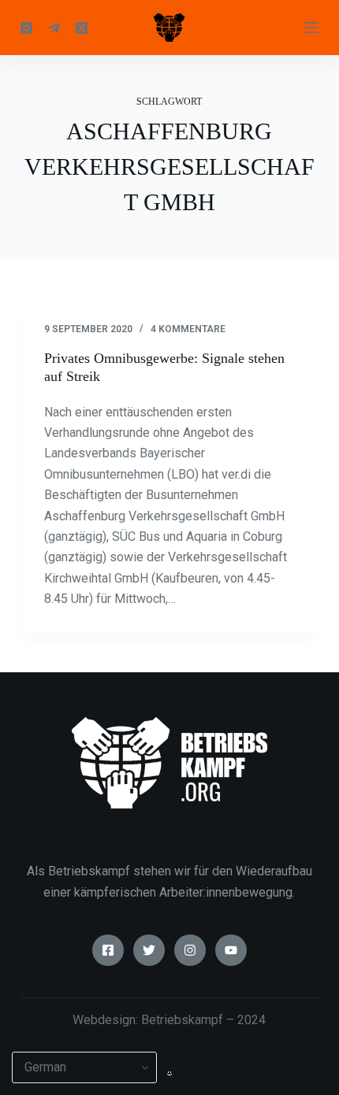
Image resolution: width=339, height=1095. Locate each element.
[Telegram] (54, 28)
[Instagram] (26, 28)
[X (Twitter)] (82, 28)
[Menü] (311, 27)
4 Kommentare (188, 329)
